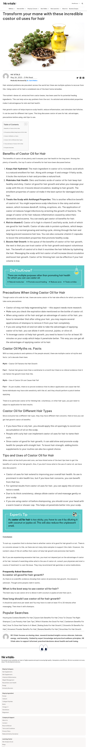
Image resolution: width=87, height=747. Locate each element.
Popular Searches (9, 147)
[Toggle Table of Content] (25, 124)
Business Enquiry (73, 8)
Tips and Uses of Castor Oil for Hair (14, 143)
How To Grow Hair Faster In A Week (21, 625)
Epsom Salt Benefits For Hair (46, 618)
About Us (65, 8)
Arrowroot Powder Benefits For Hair (21, 629)
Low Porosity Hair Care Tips (23, 621)
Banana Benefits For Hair (48, 629)
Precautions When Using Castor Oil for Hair (16, 132)
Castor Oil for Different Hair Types (13, 140)
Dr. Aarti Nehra (32, 80)
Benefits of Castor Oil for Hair (12, 128)
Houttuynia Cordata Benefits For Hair (18, 618)
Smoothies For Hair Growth (70, 629)
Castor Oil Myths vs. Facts (11, 136)
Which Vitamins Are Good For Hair (49, 621)
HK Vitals (15, 74)
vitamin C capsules (73, 234)
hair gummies (58, 565)
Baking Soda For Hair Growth (49, 625)
